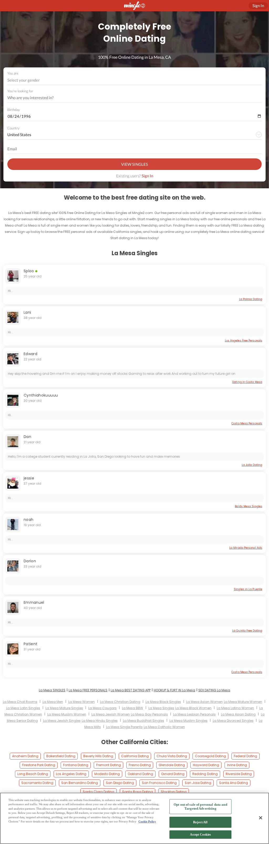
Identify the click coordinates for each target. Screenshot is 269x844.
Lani (27, 312)
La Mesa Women (81, 701)
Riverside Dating (239, 774)
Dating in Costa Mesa (247, 382)
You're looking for (20, 91)
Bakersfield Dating (60, 756)
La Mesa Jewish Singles (62, 720)
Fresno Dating (140, 765)
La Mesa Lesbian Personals (194, 714)
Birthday (13, 110)
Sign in (258, 5)
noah (28, 519)
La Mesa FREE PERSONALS (88, 690)
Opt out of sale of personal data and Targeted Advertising (200, 807)
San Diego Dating (120, 783)
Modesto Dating (107, 774)
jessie (29, 478)
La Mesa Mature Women (243, 701)
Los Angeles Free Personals (243, 341)
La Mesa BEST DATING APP (131, 690)
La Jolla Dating (252, 465)
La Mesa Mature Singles (64, 708)
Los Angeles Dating (71, 774)
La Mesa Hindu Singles (100, 720)
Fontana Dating (75, 765)
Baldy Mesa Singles (248, 506)
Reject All (200, 822)
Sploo (29, 271)
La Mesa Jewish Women (110, 714)
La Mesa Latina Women (235, 708)
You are (12, 73)
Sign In (147, 175)
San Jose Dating (198, 783)
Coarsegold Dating (210, 756)
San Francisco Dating (159, 783)
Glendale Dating (172, 765)
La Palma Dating (250, 299)
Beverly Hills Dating (98, 756)
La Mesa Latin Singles (23, 708)
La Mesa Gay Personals (149, 714)
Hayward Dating (206, 765)
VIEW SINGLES (134, 164)
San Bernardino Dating (79, 783)
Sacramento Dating (37, 783)
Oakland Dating (140, 774)
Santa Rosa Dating (137, 791)
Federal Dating (245, 756)
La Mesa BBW (132, 708)
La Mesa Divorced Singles (233, 720)
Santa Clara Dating (98, 791)
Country (13, 128)
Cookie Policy (147, 821)
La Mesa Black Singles (163, 701)
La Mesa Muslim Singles (188, 720)
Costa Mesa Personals (246, 423)
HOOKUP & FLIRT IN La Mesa (174, 690)
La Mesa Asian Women (204, 701)
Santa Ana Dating (233, 783)
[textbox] (134, 80)
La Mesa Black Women (193, 708)
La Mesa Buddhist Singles (143, 720)
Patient (30, 644)
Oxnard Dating (172, 774)
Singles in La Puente (248, 589)
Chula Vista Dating (172, 756)
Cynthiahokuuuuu (41, 395)
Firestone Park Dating (38, 765)
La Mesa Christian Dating (120, 701)
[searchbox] (131, 98)
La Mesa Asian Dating (238, 714)
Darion (30, 561)
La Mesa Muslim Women (66, 714)
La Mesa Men (53, 701)
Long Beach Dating (32, 774)
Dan (27, 436)
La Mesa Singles (161, 708)
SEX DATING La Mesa (214, 690)
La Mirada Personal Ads (245, 548)
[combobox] (134, 80)
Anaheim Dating (25, 756)
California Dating (135, 756)
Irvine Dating (237, 765)
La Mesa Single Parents (124, 727)
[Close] (260, 818)
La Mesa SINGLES (52, 690)
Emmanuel (34, 602)
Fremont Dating (108, 765)
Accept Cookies (200, 834)
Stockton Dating (174, 791)
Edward (30, 353)
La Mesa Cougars (102, 708)
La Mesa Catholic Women (164, 727)
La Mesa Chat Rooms (20, 701)
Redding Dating (205, 774)
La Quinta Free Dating (247, 631)
